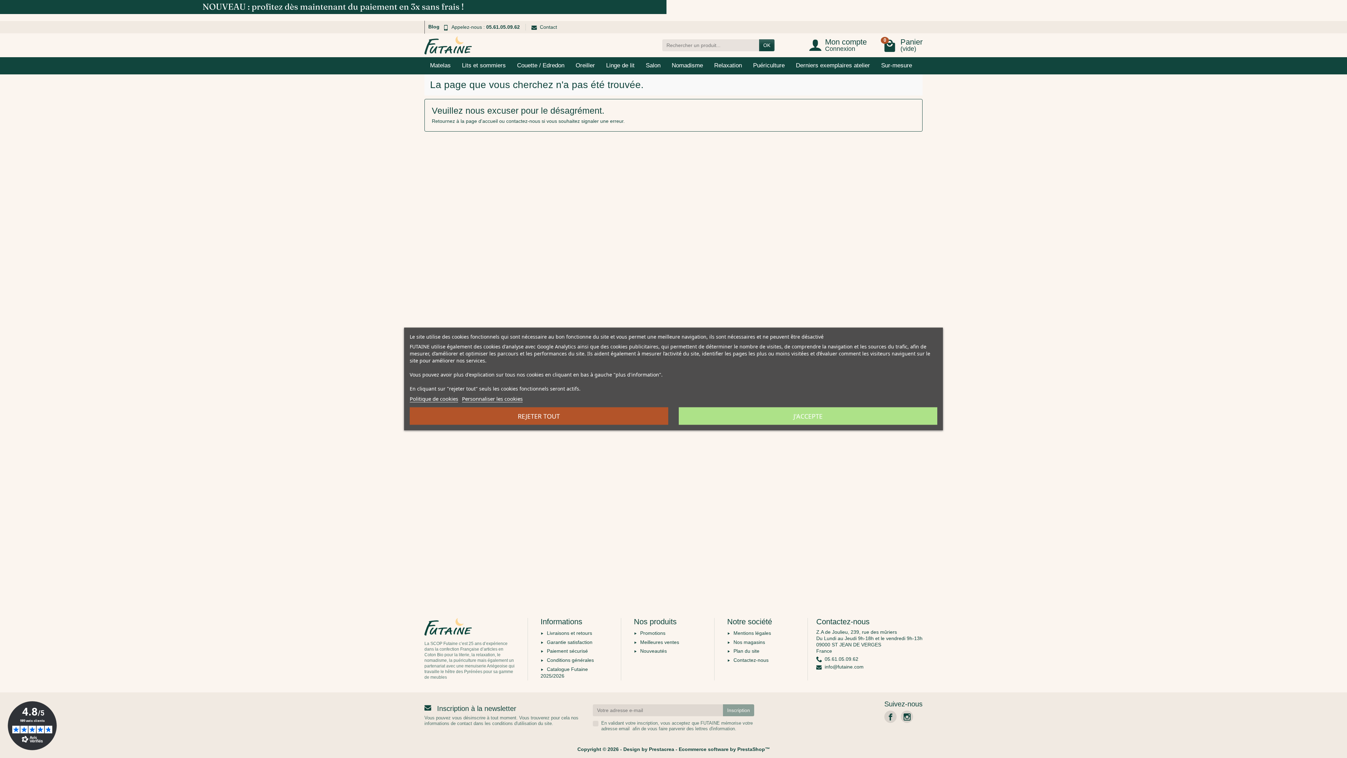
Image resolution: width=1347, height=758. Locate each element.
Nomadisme (687, 65)
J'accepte (808, 416)
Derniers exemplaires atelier (833, 65)
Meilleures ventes (659, 642)
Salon (653, 65)
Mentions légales (752, 633)
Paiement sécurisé (567, 651)
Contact (548, 27)
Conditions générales (570, 660)
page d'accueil (482, 121)
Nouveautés (653, 651)
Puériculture (769, 65)
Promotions (652, 633)
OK (766, 45)
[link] (890, 717)
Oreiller (585, 65)
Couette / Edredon (540, 65)
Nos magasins (749, 642)
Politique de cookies (434, 398)
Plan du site (746, 651)
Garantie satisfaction (569, 642)
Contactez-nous (751, 660)
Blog (434, 26)
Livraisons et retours (569, 633)
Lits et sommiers (484, 65)
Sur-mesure (896, 65)
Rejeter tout (539, 416)
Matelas (440, 65)
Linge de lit (620, 65)
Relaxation (728, 65)
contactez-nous (523, 121)
